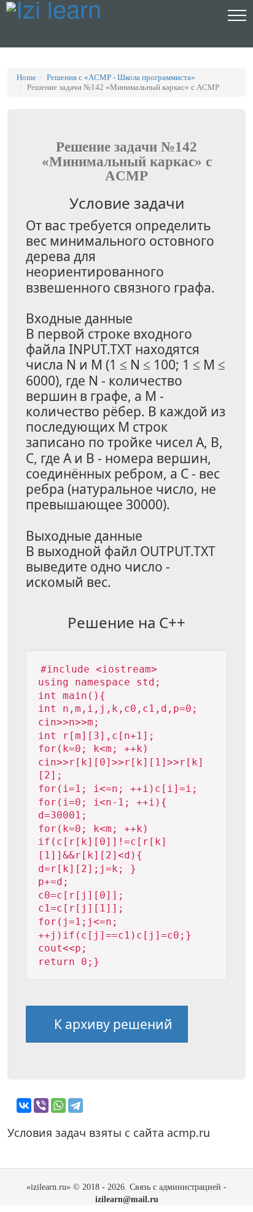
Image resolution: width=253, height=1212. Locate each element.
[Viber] (41, 1105)
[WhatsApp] (58, 1105)
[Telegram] (75, 1105)
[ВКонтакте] (24, 1105)
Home (26, 77)
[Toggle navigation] (237, 14)
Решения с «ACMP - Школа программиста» (121, 77)
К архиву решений (112, 1024)
